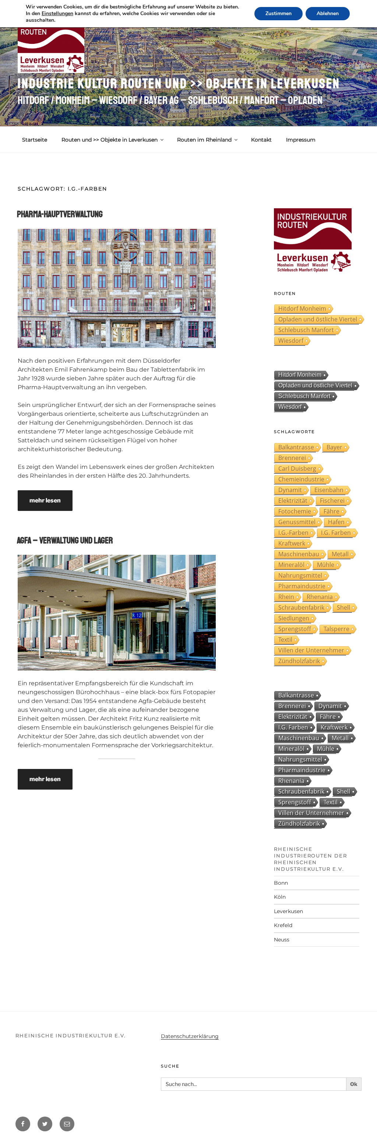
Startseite (34, 139)
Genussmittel (297, 522)
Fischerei (332, 501)
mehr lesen (45, 500)
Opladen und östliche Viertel (317, 319)
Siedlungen (293, 618)
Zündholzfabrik (299, 661)
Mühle (325, 565)
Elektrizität (292, 501)
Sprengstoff (294, 629)
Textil (285, 640)
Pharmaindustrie (301, 586)
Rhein (286, 597)
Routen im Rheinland (204, 139)
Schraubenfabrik (301, 607)
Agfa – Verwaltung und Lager (65, 540)
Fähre (331, 511)
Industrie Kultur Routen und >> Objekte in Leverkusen (179, 84)
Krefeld (283, 925)
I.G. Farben (336, 533)
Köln (280, 897)
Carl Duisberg (297, 468)
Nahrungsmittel (300, 575)
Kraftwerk (291, 543)
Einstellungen (57, 13)
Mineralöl (291, 565)
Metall (340, 554)
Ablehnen (328, 13)
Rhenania (320, 597)
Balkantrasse (296, 447)
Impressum (301, 139)
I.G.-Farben (293, 533)
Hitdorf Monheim (302, 308)
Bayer (334, 447)
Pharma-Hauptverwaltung (60, 214)
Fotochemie (294, 511)
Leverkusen (288, 911)
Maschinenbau (298, 554)
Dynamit (290, 490)
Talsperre (336, 629)
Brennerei (292, 458)
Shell (343, 607)
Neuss (281, 939)
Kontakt (261, 139)
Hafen (336, 522)
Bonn (281, 883)
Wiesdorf (290, 341)
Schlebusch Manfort (306, 330)
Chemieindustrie (301, 479)
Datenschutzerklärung (190, 1036)
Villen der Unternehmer (311, 650)
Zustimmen (278, 13)
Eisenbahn (328, 490)
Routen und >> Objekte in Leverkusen (109, 139)
